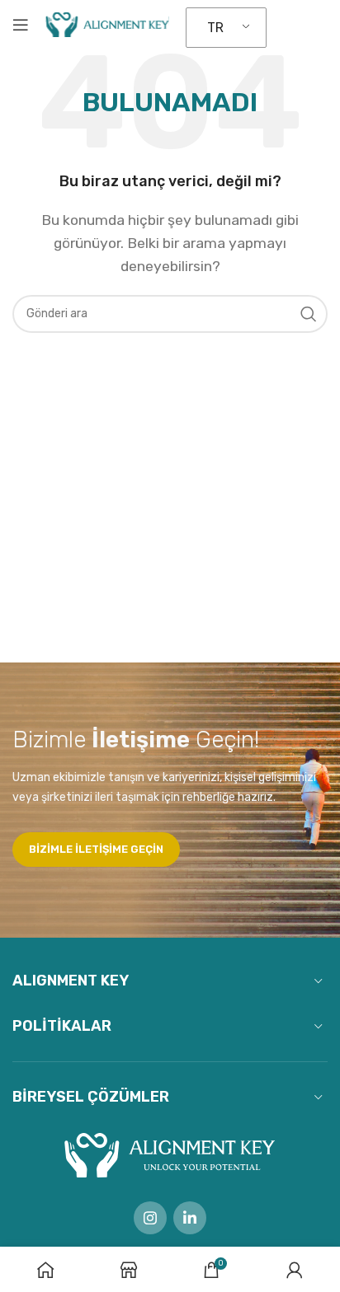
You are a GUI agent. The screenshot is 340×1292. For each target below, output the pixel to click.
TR (215, 27)
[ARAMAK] (309, 314)
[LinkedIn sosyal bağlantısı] (189, 1217)
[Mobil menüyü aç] (20, 24)
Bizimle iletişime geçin (96, 849)
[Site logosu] (107, 23)
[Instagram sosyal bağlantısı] (150, 1217)
